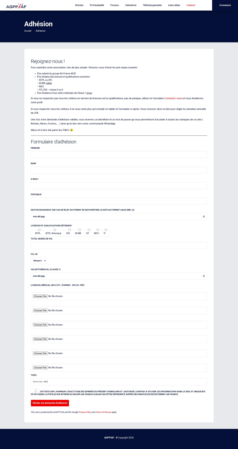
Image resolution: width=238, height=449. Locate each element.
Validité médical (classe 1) (45, 269)
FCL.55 (34, 254)
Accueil (27, 31)
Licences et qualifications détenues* (51, 225)
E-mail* (35, 179)
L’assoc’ (191, 5)
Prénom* (35, 148)
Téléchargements (152, 5)
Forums (114, 5)
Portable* (36, 194)
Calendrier (131, 5)
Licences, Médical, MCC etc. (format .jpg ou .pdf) (57, 285)
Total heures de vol (42, 239)
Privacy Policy (85, 412)
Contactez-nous (173, 98)
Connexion (225, 5)
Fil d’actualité (97, 5)
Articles (79, 5)
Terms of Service (103, 412)
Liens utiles (174, 5)
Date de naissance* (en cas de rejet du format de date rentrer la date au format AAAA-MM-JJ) (82, 210)
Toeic (34, 375)
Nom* (33, 163)
